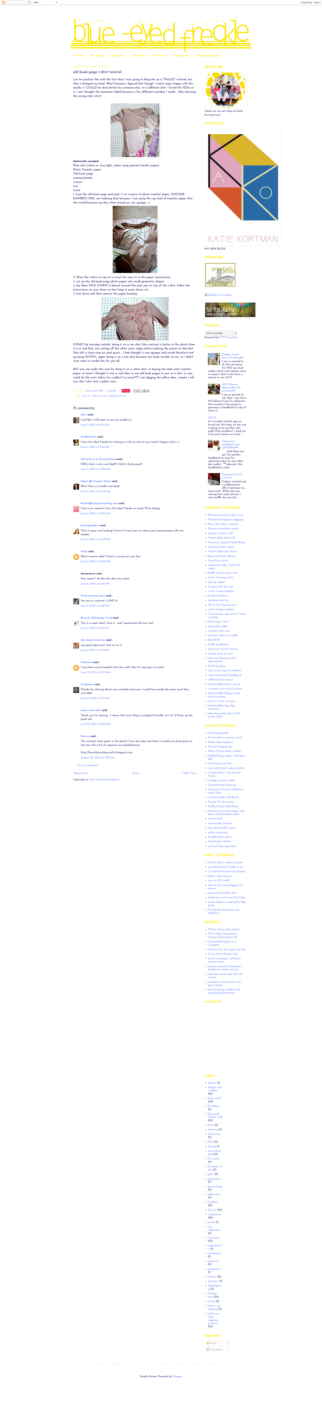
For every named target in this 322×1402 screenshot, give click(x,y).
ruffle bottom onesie (220, 679)
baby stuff (214, 1098)
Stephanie (87, 684)
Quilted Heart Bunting (222, 785)
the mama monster (93, 640)
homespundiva (90, 525)
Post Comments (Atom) (104, 779)
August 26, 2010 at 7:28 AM (97, 757)
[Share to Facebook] (144, 391)
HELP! (212, 417)
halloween (214, 1194)
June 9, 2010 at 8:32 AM (95, 425)
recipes (212, 1276)
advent (212, 1083)
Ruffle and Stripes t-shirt (223, 573)
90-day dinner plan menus (224, 929)
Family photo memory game (225, 862)
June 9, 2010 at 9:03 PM (95, 650)
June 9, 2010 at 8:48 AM (95, 447)
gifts (211, 1174)
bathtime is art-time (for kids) (226, 897)
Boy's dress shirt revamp (223, 524)
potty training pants (220, 577)
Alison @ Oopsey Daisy (96, 481)
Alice (84, 414)
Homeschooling (207, 55)
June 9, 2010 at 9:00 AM (95, 469)
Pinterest (160, 55)
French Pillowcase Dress (222, 551)
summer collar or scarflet (223, 635)
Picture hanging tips (220, 746)
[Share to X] (141, 391)
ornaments (214, 1253)
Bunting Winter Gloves (221, 556)
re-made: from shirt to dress (225, 689)
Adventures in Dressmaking (98, 459)
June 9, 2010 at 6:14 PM (95, 628)
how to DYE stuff (218, 880)
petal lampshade (218, 733)
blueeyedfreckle (95, 391)
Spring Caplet (216, 582)
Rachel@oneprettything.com (99, 503)
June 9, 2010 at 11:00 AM (95, 513)
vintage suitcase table (221, 780)
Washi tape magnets (220, 742)
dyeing (212, 1146)
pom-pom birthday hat (222, 893)
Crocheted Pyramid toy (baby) (226, 871)
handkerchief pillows (220, 837)
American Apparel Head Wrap (226, 542)
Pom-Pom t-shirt (218, 560)
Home (78, 55)
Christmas (214, 1134)
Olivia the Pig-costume (222, 605)
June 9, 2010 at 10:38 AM (96, 491)
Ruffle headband (218, 644)
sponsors (213, 1281)
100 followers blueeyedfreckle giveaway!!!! (231, 387)
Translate (232, 337)
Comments (216, 1349)
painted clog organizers (222, 846)
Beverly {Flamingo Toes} (96, 618)
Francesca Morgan (93, 595)
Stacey (85, 736)
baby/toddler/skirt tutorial (224, 684)
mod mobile (215, 818)
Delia (84, 551)
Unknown (86, 662)
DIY (210, 1142)
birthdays (214, 1106)
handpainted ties (218, 600)
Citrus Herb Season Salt (222, 954)
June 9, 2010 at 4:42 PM (95, 606)
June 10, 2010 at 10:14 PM (96, 724)
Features (117, 55)
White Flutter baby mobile (224, 751)
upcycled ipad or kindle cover (225, 867)
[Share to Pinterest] (147, 391)
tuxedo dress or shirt (220, 653)
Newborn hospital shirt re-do (225, 515)
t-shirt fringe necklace (221, 591)
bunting (213, 1129)
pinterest (213, 1261)
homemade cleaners (220, 823)
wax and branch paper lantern (226, 768)
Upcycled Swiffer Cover (222, 828)
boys (211, 1125)
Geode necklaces (218, 595)
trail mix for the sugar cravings (227, 949)
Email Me (138, 55)
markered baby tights (221, 547)
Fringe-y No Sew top (220, 586)
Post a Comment (87, 765)
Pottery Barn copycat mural (225, 737)
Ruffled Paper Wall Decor (223, 806)
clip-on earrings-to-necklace (224, 670)
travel (211, 1301)
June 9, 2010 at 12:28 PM (95, 561)
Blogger (177, 1376)
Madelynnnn (88, 437)
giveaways (214, 1179)
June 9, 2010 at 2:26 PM (95, 584)
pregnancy (214, 1269)
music (211, 1222)
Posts (212, 1343)
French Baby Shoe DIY (221, 538)
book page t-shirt (218, 621)
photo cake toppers (220, 876)
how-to (86, 396)
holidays (213, 1202)
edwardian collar (218, 626)
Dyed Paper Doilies (219, 841)
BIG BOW (214, 640)
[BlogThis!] (138, 391)
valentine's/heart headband (224, 675)
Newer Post (81, 773)
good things (215, 1186)
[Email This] (135, 391)
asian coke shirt (91, 710)
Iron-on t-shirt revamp (221, 701)
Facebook (181, 55)
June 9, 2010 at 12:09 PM (96, 539)
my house (214, 1238)
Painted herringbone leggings (226, 519)
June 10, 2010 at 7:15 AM (95, 698)
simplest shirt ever (219, 631)
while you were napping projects (109, 396)
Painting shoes (217, 666)
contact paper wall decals (223, 797)
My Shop (97, 55)
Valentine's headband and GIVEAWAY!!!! (230, 444)
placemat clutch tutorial (222, 649)
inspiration (214, 1214)
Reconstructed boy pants (223, 528)
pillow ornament (218, 832)
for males (214, 1158)
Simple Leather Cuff (220, 533)
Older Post (189, 773)
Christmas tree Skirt (220, 763)
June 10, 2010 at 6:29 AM (96, 672)
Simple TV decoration (221, 802)
